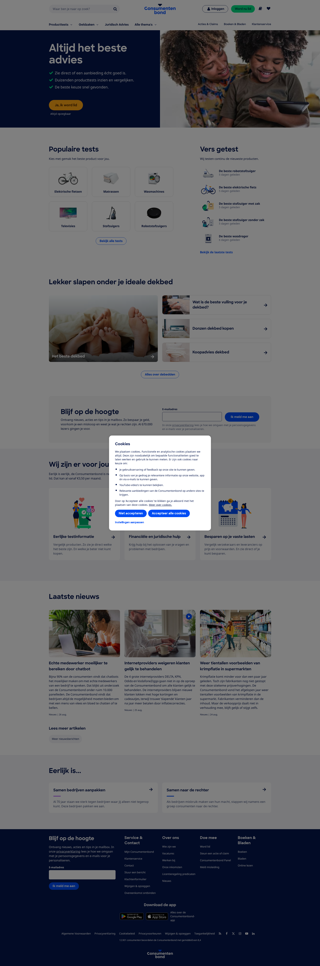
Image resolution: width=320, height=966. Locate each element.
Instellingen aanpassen (129, 522)
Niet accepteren (131, 513)
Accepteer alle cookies (169, 513)
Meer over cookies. (160, 505)
